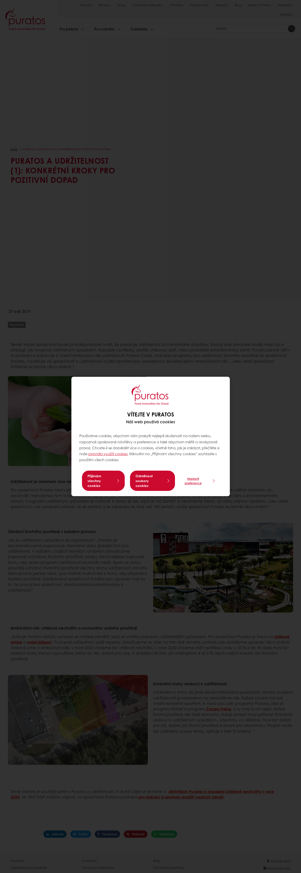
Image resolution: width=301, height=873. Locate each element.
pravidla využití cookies (108, 453)
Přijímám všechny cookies (94, 481)
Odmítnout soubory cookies (144, 481)
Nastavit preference (193, 480)
